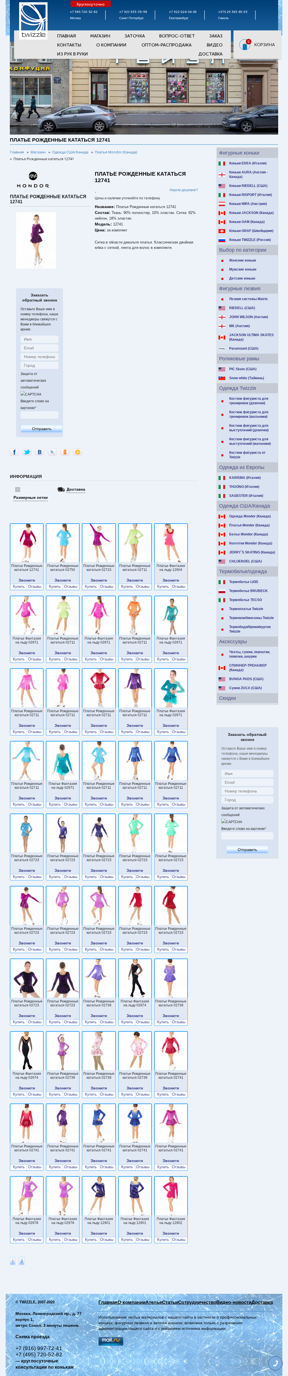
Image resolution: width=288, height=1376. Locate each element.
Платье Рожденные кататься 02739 (98, 1003)
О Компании (111, 45)
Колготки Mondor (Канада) (250, 543)
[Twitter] (27, 452)
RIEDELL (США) (242, 308)
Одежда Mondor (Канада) (250, 516)
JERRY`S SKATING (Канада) (252, 552)
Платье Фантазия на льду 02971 (27, 640)
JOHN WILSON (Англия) (248, 317)
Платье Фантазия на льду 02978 (27, 1221)
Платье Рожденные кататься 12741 (26, 568)
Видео (214, 45)
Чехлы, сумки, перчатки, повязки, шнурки (249, 654)
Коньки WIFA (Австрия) (248, 204)
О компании (131, 1302)
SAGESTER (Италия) (246, 496)
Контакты (69, 45)
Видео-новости (233, 1302)
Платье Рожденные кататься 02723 (98, 568)
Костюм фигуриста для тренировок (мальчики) (248, 414)
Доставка (210, 54)
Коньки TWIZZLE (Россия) (250, 240)
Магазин (100, 36)
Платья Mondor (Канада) (249, 525)
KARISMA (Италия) (245, 478)
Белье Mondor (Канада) (248, 534)
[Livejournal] (52, 452)
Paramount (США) (243, 348)
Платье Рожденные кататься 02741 (170, 1076)
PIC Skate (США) (242, 369)
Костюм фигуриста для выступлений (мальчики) (250, 441)
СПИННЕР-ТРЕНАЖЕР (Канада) (248, 668)
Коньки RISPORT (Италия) (250, 195)
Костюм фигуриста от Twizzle (247, 455)
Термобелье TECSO (245, 600)
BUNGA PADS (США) (246, 679)
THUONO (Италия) (244, 487)
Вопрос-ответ (177, 36)
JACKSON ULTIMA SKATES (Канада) (251, 337)
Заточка (135, 36)
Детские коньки (242, 278)
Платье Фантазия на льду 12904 (171, 568)
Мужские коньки (242, 269)
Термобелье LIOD (243, 582)
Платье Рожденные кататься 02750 (62, 568)
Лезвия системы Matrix (248, 299)
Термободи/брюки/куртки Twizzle (250, 629)
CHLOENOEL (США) (245, 561)
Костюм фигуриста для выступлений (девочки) (249, 428)
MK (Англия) (239, 326)
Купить (19, 587)
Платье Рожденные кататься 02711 (134, 568)
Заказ (215, 36)
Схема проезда (32, 1336)
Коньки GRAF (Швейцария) (251, 231)
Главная (66, 36)
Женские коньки (242, 260)
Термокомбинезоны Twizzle (251, 618)
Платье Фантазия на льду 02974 (135, 1003)
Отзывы (34, 587)
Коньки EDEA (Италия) (248, 163)
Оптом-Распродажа (166, 45)
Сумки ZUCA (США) (245, 688)
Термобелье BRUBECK (248, 591)
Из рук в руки (72, 54)
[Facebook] (14, 452)
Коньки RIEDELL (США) (248, 186)
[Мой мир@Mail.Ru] (77, 452)
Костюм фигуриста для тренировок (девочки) (248, 401)
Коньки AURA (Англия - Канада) (248, 174)
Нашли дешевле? (184, 190)
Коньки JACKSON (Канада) (251, 213)
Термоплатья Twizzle (246, 609)
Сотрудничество (197, 1302)
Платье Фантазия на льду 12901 (99, 1221)
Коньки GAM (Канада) (247, 222)
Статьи (170, 1302)
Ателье (153, 1302)
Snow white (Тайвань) (246, 378)
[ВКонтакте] (39, 452)
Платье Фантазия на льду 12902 (171, 1221)
